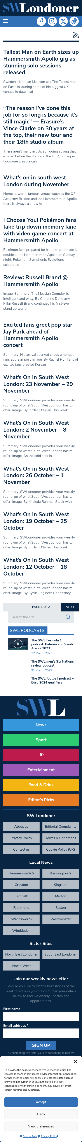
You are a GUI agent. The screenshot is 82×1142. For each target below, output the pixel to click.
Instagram (52, 21)
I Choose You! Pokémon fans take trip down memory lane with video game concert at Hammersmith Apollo (40, 230)
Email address (15, 1025)
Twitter (63, 21)
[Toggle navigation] (5, 21)
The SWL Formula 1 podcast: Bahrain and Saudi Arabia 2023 (52, 644)
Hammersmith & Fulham (21, 874)
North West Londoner (21, 967)
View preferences (41, 1126)
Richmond (21, 907)
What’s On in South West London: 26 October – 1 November (36, 475)
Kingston (61, 884)
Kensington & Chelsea (60, 874)
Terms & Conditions (60, 838)
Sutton (61, 907)
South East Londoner (60, 954)
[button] (75, 1061)
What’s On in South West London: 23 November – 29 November (38, 384)
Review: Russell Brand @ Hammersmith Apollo (35, 281)
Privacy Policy (49, 1136)
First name (11, 1009)
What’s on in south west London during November (36, 181)
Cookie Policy (31, 1136)
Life (41, 755)
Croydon (21, 884)
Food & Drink (41, 785)
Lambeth (21, 896)
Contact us (21, 849)
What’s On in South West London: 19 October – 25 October (36, 521)
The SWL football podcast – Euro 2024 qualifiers (52, 680)
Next (70, 607)
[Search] (68, 617)
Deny (41, 1114)
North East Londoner (21, 954)
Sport (41, 740)
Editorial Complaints (60, 826)
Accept (41, 1102)
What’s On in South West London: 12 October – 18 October (36, 566)
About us (21, 826)
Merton (60, 896)
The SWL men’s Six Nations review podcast (52, 663)
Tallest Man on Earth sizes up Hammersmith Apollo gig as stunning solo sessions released (41, 62)
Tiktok (74, 21)
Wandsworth (21, 919)
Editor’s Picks (41, 800)
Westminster (61, 919)
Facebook (41, 21)
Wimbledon (21, 930)
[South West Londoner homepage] (41, 7)
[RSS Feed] (75, 35)
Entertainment (41, 770)
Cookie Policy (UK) (60, 849)
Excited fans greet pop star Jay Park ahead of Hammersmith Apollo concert (37, 335)
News (41, 725)
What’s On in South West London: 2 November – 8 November (36, 429)
